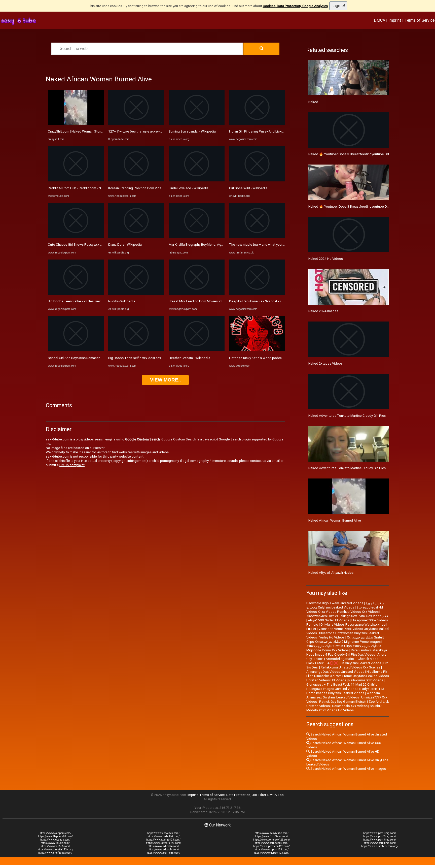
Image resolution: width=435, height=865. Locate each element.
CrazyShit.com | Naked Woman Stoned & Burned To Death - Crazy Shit (100, 131)
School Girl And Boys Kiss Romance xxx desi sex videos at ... (93, 358)
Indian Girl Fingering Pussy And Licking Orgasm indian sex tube (275, 131)
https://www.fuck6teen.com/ (271, 836)
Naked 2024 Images (323, 311)
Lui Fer (311, 629)
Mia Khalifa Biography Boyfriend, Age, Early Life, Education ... (213, 244)
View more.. (165, 379)
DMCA (379, 20)
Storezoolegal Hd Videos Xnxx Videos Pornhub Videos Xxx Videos (344, 609)
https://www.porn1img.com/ (379, 833)
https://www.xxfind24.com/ (163, 846)
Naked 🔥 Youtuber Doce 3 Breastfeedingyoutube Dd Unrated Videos (360, 206)
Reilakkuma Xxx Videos (365, 680)
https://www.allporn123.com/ (271, 849)
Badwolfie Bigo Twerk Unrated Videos (334, 603)
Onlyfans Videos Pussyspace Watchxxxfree (353, 624)
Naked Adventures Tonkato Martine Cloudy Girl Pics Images (352, 468)
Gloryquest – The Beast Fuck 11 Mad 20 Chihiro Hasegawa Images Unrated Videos (342, 686)
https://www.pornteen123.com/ (271, 846)
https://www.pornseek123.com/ (271, 839)
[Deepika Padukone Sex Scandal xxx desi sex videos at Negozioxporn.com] (257, 294)
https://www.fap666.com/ (55, 846)
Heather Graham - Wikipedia (189, 358)
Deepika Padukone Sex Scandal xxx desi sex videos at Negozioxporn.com (285, 301)
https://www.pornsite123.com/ (55, 849)
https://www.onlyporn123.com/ (271, 852)
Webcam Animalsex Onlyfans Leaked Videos (343, 695)
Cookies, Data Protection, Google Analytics (295, 6)
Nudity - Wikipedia (121, 301)
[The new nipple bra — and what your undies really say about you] (257, 237)
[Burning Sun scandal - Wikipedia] (197, 124)
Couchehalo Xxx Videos (350, 706)
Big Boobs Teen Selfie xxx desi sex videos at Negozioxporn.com (96, 301)
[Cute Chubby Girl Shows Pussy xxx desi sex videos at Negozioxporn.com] (76, 237)
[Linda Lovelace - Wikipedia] (197, 180)
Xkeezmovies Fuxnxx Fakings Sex (331, 616)
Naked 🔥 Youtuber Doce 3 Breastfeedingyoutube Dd (348, 154)
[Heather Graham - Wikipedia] (197, 350)
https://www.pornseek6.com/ (271, 843)
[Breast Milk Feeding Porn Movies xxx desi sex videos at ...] (197, 294)
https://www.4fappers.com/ (55, 833)
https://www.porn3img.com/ (379, 839)
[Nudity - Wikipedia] (136, 294)
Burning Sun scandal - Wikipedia (192, 131)
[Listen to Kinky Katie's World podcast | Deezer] (257, 350)
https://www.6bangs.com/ (55, 839)
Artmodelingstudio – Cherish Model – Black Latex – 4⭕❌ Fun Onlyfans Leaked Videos (344, 661)
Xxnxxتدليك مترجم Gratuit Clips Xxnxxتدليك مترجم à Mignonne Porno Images (345, 639)
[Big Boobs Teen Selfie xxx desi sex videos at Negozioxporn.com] (76, 294)
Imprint (394, 20)
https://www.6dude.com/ (55, 843)
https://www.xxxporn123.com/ (163, 843)
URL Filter (259, 795)
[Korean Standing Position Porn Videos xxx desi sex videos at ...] (136, 180)
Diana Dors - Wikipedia (125, 244)
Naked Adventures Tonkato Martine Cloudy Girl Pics (347, 415)
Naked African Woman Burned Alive (334, 520)
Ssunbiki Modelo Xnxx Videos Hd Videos (344, 708)
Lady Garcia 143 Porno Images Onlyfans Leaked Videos (345, 691)
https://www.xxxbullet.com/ (163, 836)
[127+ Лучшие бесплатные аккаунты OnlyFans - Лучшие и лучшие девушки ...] (136, 124)
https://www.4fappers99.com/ (55, 836)
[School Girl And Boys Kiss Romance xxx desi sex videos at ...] (76, 350)
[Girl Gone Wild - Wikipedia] (257, 180)
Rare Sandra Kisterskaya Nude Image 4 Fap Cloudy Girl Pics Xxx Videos (346, 652)
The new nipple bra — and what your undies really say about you (276, 244)
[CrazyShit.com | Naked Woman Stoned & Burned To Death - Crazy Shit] (76, 124)
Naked (313, 102)
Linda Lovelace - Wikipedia (188, 188)
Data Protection (238, 795)
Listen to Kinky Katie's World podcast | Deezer (263, 358)
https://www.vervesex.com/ (163, 833)
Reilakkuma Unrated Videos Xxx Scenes (350, 667)
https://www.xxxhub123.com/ (163, 839)
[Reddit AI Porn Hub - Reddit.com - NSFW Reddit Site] (76, 180)
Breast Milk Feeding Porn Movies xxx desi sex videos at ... (212, 301)
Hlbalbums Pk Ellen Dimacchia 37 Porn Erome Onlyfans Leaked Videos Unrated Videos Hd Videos (347, 675)
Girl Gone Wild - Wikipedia (248, 188)
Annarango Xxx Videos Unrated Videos (335, 671)
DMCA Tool (275, 795)
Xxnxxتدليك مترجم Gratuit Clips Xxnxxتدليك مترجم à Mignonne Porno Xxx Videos (343, 648)
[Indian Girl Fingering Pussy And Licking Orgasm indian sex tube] (257, 124)
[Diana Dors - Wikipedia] (136, 237)
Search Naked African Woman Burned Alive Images (348, 768)
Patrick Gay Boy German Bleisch (342, 701)
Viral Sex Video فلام (373, 616)
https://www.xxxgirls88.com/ (163, 852)
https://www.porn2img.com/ (379, 836)
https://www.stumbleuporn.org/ (379, 846)
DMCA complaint (72, 465)
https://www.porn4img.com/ (380, 843)
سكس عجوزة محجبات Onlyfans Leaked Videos (345, 605)
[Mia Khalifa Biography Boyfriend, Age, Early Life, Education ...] (197, 237)
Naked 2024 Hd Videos (325, 259)
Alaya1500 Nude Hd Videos (328, 620)
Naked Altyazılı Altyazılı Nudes (330, 572)
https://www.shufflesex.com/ (55, 852)
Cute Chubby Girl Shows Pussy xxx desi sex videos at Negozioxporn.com (102, 244)
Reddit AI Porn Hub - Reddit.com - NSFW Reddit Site (86, 188)
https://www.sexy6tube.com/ (271, 833)
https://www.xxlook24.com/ (163, 849)
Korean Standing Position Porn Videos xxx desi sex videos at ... (155, 188)
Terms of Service (419, 20)
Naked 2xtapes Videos (325, 363)
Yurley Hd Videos (332, 637)
